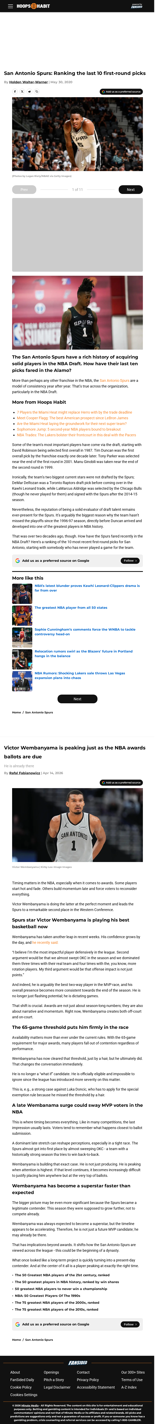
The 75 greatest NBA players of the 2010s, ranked (56, 1309)
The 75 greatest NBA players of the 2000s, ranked (57, 1303)
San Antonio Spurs (114, 380)
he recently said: (45, 942)
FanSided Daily (22, 1380)
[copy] (37, 91)
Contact (83, 1372)
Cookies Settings (23, 1395)
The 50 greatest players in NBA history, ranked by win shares (67, 1282)
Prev (24, 189)
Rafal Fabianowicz (24, 773)
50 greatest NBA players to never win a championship (61, 1289)
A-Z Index (129, 1387)
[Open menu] (10, 6)
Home (16, 712)
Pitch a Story (54, 1380)
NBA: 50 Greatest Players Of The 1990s (47, 1296)
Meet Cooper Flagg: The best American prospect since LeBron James (72, 418)
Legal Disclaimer (57, 1387)
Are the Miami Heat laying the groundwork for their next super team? (72, 423)
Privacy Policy (88, 1380)
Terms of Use (132, 1380)
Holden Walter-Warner (28, 82)
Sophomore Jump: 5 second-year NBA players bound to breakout (69, 429)
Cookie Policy (21, 1387)
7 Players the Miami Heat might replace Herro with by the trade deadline (74, 412)
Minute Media (30, 1405)
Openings (51, 1372)
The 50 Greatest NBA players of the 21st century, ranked (62, 1275)
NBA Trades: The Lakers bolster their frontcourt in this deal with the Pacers (76, 435)
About (15, 1372)
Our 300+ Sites (133, 1372)
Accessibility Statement (96, 1387)
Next (131, 189)
